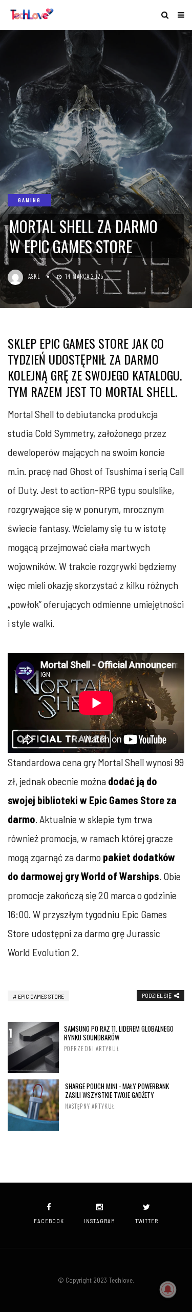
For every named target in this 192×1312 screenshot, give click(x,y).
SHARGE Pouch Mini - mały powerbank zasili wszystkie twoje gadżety (117, 1096)
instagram (99, 1221)
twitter (146, 1221)
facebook (49, 1221)
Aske (34, 276)
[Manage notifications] (168, 1289)
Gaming (29, 200)
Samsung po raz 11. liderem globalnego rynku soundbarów (119, 1038)
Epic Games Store (41, 996)
